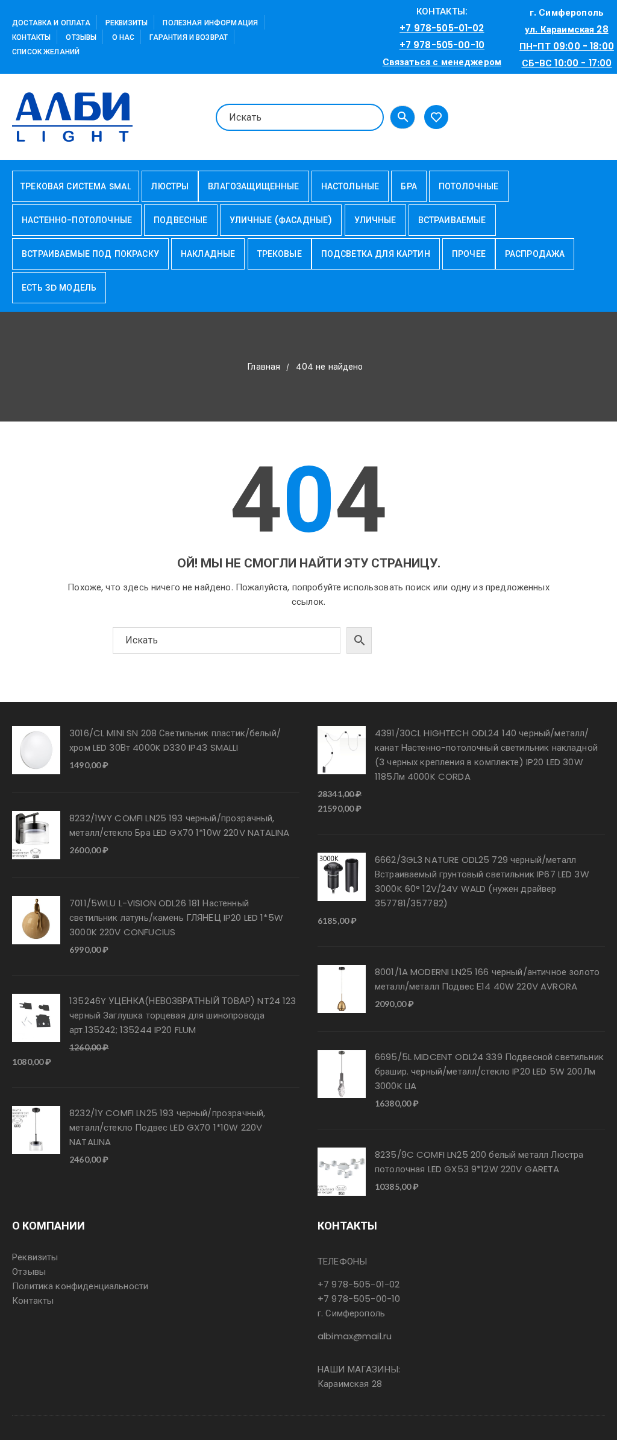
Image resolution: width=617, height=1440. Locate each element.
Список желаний (46, 51)
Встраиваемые (452, 220)
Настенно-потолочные (77, 220)
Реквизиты (126, 22)
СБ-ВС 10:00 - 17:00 (567, 63)
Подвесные (180, 220)
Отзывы (81, 37)
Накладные (208, 254)
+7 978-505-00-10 (441, 45)
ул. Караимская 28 (567, 29)
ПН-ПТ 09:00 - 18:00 (566, 46)
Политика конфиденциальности (80, 1286)
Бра (408, 186)
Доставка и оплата (51, 22)
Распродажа (535, 254)
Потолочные (469, 186)
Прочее (469, 254)
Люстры (170, 186)
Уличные (375, 220)
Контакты (31, 37)
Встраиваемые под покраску (90, 254)
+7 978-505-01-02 (441, 28)
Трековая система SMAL (75, 186)
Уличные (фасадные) (281, 220)
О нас (123, 37)
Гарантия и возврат (188, 37)
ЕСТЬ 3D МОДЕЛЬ (59, 288)
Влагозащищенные (253, 186)
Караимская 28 (350, 1383)
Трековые (279, 254)
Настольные (350, 186)
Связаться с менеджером (442, 61)
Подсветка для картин (375, 254)
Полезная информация (210, 22)
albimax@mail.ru (355, 1336)
